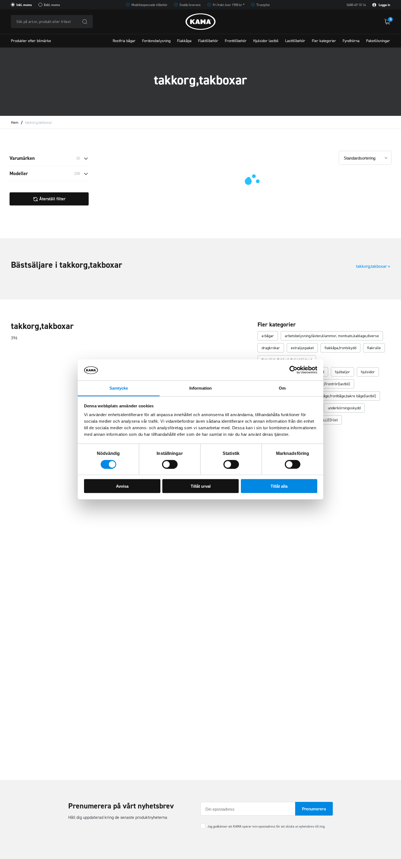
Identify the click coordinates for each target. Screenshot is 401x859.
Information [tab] (200, 388)
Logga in (384, 5)
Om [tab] (282, 388)
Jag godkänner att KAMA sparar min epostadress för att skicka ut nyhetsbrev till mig (266, 826)
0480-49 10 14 (356, 5)
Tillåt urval (201, 486)
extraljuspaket (302, 348)
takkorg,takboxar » (373, 266)
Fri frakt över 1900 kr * (228, 5)
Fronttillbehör (236, 40)
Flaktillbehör (208, 40)
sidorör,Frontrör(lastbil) (331, 384)
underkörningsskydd (344, 408)
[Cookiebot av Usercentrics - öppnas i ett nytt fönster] (293, 370)
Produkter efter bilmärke (31, 40)
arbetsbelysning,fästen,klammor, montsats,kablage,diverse (332, 336)
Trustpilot (263, 5)
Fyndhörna (351, 40)
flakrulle (374, 348)
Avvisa (122, 486)
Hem (14, 122)
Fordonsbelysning (156, 40)
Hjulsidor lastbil (266, 40)
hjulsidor (368, 372)
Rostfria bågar (124, 40)
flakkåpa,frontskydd (340, 348)
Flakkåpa (184, 40)
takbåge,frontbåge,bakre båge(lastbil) (346, 396)
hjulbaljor (342, 372)
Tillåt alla (279, 486)
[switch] (170, 464)
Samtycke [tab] (118, 388)
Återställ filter (51, 199)
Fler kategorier (324, 40)
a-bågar (268, 336)
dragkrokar (271, 348)
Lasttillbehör (295, 40)
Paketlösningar (378, 40)
